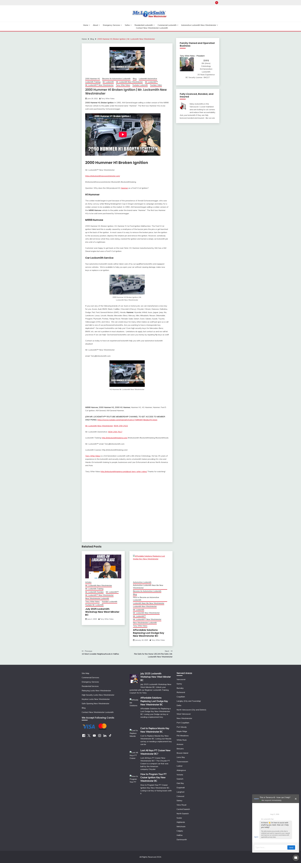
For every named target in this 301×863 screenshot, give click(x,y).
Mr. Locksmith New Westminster (129, 82)
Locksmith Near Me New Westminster (148, 603)
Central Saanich (183, 809)
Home (85, 25)
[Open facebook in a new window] (83, 736)
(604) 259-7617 (115, 432)
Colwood (180, 796)
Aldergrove (181, 770)
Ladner (179, 766)
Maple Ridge (182, 731)
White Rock (182, 740)
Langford (180, 792)
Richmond (181, 692)
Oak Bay (180, 783)
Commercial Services (90, 677)
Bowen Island (182, 753)
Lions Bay (181, 757)
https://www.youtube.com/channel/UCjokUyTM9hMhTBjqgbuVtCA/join (127, 420)
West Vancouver (184, 714)
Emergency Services (111, 25)
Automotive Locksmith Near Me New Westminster (148, 586)
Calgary (180, 831)
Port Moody (182, 727)
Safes (127, 25)
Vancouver (181, 679)
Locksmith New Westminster (145, 606)
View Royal (181, 805)
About (95, 25)
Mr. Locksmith (108, 82)
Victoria (180, 774)
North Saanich (183, 813)
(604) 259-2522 (121, 426)
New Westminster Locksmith (97, 598)
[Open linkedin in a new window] (104, 736)
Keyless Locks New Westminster (96, 699)
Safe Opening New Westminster (95, 703)
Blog (135, 78)
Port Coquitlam (183, 722)
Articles (88, 582)
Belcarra (180, 748)
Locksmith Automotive (148, 78)
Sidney (179, 800)
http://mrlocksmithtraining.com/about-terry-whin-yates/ (124, 471)
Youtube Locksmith (140, 85)
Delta (179, 705)
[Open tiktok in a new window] (110, 736)
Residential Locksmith (144, 25)
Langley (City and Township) (189, 701)
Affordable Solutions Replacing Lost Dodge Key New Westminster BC (148, 632)
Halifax (180, 835)
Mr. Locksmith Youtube (94, 592)
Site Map (85, 673)
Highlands (181, 822)
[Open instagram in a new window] (99, 736)
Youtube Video (156, 85)
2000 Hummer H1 (92, 78)
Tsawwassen (182, 761)
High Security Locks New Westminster (98, 695)
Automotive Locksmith (142, 582)
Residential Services (90, 686)
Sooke (179, 818)
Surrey (179, 684)
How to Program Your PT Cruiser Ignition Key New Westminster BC (153, 777)
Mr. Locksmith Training (94, 589)
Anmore (180, 744)
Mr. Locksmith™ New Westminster (99, 85)
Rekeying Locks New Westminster (96, 690)
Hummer (124, 188)
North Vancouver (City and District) (191, 710)
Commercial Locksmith (167, 25)
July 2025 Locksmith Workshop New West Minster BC (102, 611)
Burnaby (180, 688)
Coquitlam (181, 696)
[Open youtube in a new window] (94, 736)
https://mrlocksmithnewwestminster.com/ (102, 176)
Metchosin (181, 826)
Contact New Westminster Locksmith (152, 28)
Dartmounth (182, 839)
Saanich (180, 779)
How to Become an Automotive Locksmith (146, 598)
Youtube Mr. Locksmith (94, 605)
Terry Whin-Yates (123, 85)
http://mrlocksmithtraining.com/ (114, 438)
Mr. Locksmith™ (151, 82)
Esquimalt (181, 787)
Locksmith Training (92, 82)
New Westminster (184, 718)
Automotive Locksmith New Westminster (198, 25)
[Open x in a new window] (89, 736)
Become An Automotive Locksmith (116, 78)
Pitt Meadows (183, 735)
